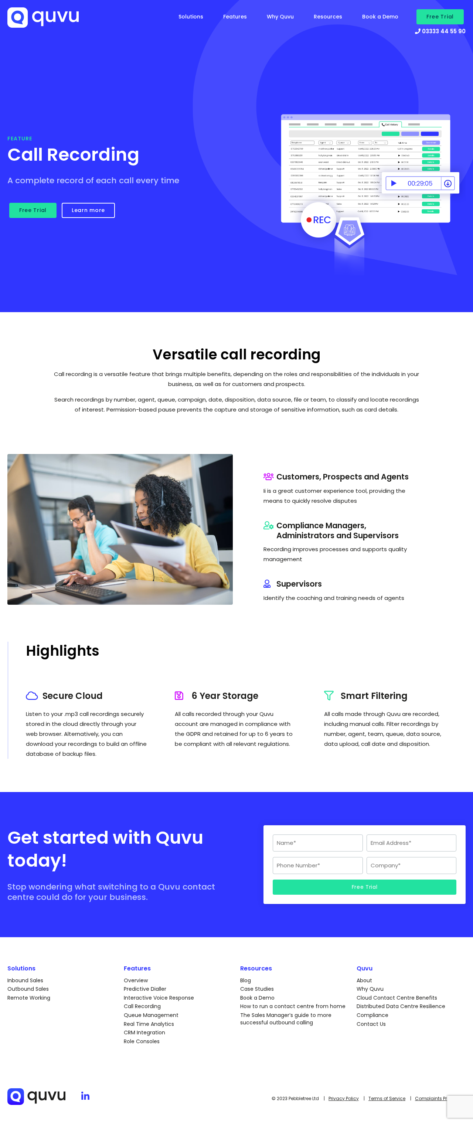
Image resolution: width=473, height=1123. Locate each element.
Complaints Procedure (440, 1098)
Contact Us (371, 1024)
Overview (136, 980)
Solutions (190, 16)
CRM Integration (144, 1032)
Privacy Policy (344, 1098)
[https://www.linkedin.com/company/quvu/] (85, 1097)
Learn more (88, 210)
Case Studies (257, 989)
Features (235, 16)
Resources (328, 16)
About (364, 980)
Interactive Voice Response (159, 997)
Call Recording (142, 1006)
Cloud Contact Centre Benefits (397, 997)
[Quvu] (61, 21)
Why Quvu (280, 16)
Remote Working (28, 997)
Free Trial (440, 16)
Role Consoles (142, 1041)
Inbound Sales (25, 980)
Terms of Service (386, 1098)
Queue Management (151, 1015)
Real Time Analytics (149, 1024)
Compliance (372, 1015)
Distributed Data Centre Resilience (401, 1006)
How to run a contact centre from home (293, 1006)
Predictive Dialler (145, 989)
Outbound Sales (28, 989)
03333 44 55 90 (443, 31)
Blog (245, 980)
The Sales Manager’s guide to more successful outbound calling (285, 1018)
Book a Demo (380, 16)
